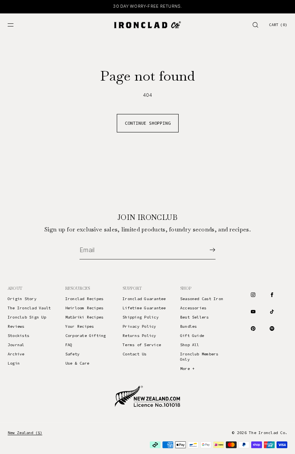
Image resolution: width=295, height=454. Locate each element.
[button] (255, 24)
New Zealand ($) (25, 432)
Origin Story (22, 298)
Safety (72, 354)
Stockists (18, 335)
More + (187, 368)
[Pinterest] (253, 328)
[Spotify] (272, 328)
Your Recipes (79, 326)
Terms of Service (142, 344)
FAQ (69, 344)
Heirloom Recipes (84, 307)
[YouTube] (253, 311)
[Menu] (17, 24)
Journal (16, 344)
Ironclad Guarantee (144, 298)
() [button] (278, 24)
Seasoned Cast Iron (201, 298)
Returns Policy (139, 335)
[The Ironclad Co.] (147, 25)
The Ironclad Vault (29, 307)
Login (14, 363)
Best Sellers (194, 317)
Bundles (188, 326)
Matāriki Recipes (84, 317)
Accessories (193, 307)
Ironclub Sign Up (27, 317)
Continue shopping (148, 123)
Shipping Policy (141, 317)
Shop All (189, 344)
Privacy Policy (139, 326)
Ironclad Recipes (84, 298)
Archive (16, 354)
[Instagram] (253, 294)
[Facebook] (272, 294)
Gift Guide (192, 335)
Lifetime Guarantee (144, 307)
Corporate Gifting (85, 335)
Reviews (16, 326)
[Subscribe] (205, 250)
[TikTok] (272, 311)
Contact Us (134, 354)
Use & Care (77, 363)
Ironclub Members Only (199, 357)
